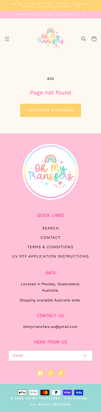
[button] (7, 39)
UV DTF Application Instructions (50, 256)
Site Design (75, 398)
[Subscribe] (84, 355)
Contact (51, 238)
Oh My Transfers (43, 398)
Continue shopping (50, 110)
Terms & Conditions (50, 247)
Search (50, 228)
